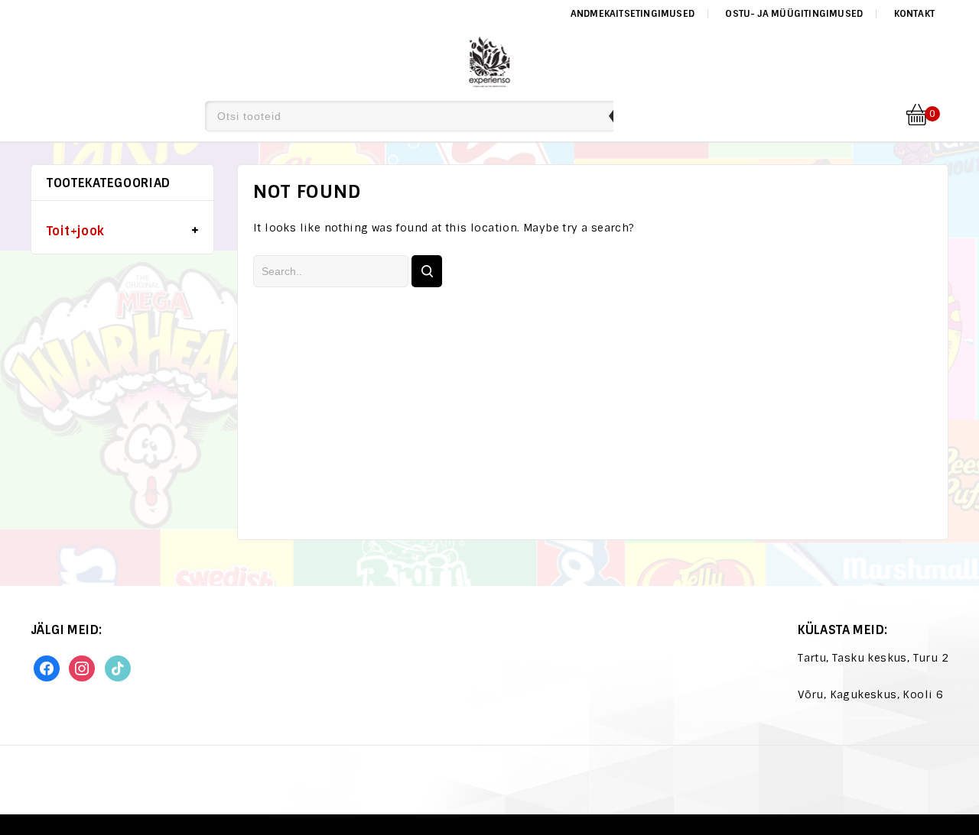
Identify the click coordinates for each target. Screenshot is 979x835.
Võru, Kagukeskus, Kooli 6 (870, 694)
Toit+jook (76, 231)
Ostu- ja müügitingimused (794, 14)
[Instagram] (82, 668)
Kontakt (914, 14)
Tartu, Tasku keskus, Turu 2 (873, 658)
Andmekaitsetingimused (632, 14)
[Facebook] (47, 668)
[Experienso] (489, 59)
